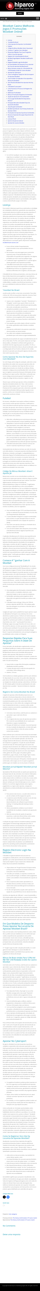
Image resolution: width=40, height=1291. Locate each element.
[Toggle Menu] (37, 18)
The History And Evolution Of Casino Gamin (25, 1218)
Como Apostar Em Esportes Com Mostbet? (19, 44)
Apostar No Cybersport (14, 72)
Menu (20, 13)
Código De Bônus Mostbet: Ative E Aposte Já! (20, 48)
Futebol (10, 46)
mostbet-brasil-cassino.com (10, 242)
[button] (2, 18)
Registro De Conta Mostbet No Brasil (18, 56)
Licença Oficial (12, 119)
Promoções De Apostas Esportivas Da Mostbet (21, 113)
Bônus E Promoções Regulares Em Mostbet (20, 94)
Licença (10, 40)
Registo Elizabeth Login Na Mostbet (18, 62)
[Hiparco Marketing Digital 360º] (20, 6)
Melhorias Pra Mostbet (14, 92)
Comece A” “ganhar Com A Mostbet (17, 50)
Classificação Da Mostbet (15, 107)
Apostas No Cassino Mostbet (16, 123)
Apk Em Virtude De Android (15, 121)
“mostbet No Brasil (13, 42)
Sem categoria (13, 1214)
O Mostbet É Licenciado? (14, 86)
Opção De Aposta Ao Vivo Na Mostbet (18, 96)
